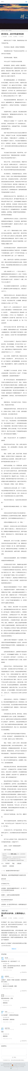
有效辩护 (5, 866)
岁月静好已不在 (5, 883)
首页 (7, 30)
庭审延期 (11, 866)
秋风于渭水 (7, 1028)
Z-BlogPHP (12, 1066)
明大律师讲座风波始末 (7, 899)
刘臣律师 (5, 36)
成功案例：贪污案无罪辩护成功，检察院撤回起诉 (14, 904)
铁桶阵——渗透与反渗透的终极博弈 (10, 895)
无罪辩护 (7, 863)
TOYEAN (22, 1066)
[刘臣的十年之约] (14, 1069)
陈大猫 (6, 957)
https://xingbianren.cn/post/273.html (15, 860)
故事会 (10, 30)
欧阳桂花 (7, 976)
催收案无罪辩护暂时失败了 (13, 870)
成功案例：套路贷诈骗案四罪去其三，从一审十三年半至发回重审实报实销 (14, 889)
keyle (6, 1011)
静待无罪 (3, 879)
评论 (15, 1057)
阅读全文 (14, 948)
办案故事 (19, 863)
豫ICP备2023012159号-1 (6, 1065)
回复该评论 (24, 972)
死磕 (13, 863)
